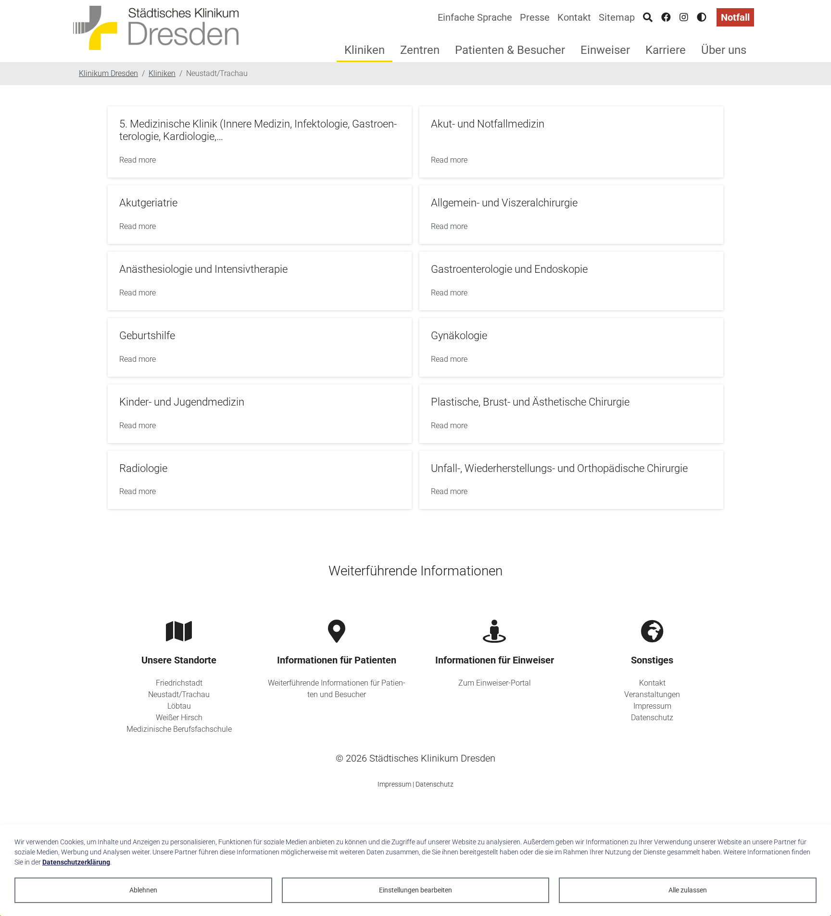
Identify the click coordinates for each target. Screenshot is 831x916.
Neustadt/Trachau (179, 694)
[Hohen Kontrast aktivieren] (701, 17)
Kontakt (574, 17)
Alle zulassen (687, 890)
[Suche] (648, 17)
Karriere (665, 50)
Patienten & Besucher (510, 50)
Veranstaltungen (652, 694)
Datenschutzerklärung (76, 862)
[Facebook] (666, 17)
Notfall (735, 17)
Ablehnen (143, 890)
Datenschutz (652, 717)
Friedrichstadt (179, 682)
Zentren (420, 50)
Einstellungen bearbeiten (415, 890)
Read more (137, 160)
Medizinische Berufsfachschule (179, 729)
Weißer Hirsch (179, 717)
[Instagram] (683, 17)
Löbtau (179, 706)
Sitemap (617, 17)
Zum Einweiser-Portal (494, 682)
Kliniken (364, 50)
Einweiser (605, 50)
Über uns (723, 50)
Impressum (652, 706)
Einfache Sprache (475, 17)
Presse (535, 17)
